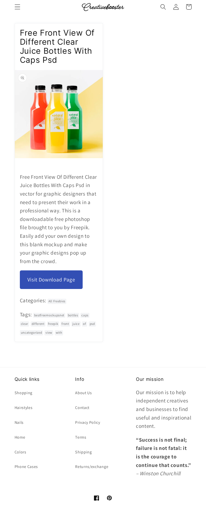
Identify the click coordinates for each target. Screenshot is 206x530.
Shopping (24, 392)
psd (92, 324)
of (84, 324)
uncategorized (31, 332)
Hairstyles (24, 407)
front (65, 324)
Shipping (83, 452)
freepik (53, 324)
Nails (19, 422)
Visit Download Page (51, 279)
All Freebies (56, 301)
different (38, 324)
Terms (80, 437)
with (59, 332)
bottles (73, 315)
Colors (20, 452)
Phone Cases (26, 466)
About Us (83, 392)
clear (24, 324)
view (48, 332)
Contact (82, 407)
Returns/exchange (91, 466)
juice (75, 324)
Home (20, 437)
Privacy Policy (87, 422)
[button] (17, 7)
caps (84, 315)
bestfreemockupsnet (49, 315)
